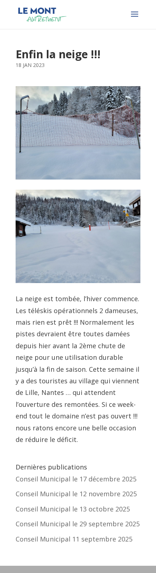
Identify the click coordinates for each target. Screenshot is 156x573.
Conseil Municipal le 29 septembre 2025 (78, 523)
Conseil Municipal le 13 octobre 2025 (73, 509)
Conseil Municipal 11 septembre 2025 (74, 539)
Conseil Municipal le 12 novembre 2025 (76, 493)
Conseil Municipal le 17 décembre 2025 (76, 479)
